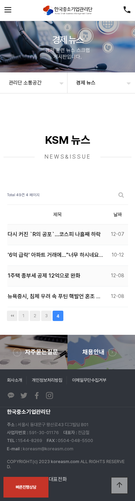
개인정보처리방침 (47, 380)
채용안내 (93, 351)
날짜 (118, 214)
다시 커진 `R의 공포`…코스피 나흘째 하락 (54, 234)
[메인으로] (67, 10)
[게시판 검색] (121, 195)
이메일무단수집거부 (89, 380)
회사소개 (14, 380)
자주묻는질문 (41, 351)
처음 (12, 316)
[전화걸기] (127, 10)
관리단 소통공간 (25, 83)
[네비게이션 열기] (8, 10)
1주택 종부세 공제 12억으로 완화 (44, 275)
